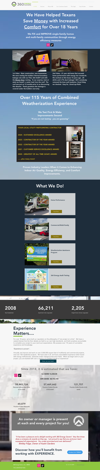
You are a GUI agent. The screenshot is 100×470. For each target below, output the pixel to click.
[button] (42, 6)
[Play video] (70, 61)
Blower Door (20, 80)
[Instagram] (48, 44)
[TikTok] (51, 44)
